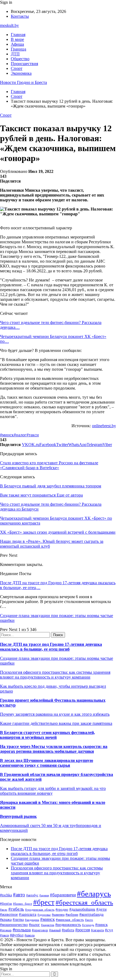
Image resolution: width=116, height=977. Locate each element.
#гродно (62, 909)
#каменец (58, 915)
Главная (18, 34)
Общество (20, 58)
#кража (6, 920)
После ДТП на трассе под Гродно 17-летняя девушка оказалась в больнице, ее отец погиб (51, 646)
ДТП (15, 54)
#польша (22, 929)
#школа (30, 935)
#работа (68, 930)
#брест (43, 902)
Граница (18, 49)
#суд (109, 930)
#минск (7, 435)
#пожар (6, 930)
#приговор (40, 930)
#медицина (32, 919)
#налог (20, 435)
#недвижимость (68, 924)
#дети (101, 909)
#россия (82, 930)
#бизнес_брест (22, 903)
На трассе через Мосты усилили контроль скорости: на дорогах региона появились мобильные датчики (53, 749)
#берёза (6, 903)
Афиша (17, 44)
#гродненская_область (39, 909)
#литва (18, 920)
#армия (44, 895)
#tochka (6, 895)
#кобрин (72, 914)
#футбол (16, 935)
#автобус (32, 895)
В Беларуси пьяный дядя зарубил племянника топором (50, 486)
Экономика (21, 73)
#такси (32, 435)
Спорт (16, 68)
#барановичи (63, 894)
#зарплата (27, 914)
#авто (19, 894)
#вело (3, 909)
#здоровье (44, 914)
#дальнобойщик (82, 909)
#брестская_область (84, 902)
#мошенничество (14, 924)
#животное (9, 914)
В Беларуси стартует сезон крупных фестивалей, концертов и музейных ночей (47, 735)
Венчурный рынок (18, 816)
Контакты (20, 16)
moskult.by (9, 25)
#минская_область (70, 920)
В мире (17, 39)
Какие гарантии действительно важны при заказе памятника (56, 723)
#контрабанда (91, 914)
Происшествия (24, 63)
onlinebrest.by (104, 425)
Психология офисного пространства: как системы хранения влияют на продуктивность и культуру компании (55, 674)
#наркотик (47, 924)
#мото (89, 919)
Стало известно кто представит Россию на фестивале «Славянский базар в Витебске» (49, 465)
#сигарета (97, 930)
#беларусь (94, 893)
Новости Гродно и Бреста (23, 82)
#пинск (101, 924)
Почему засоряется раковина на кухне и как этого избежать (55, 714)
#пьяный (55, 930)
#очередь (88, 924)
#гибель (16, 909)
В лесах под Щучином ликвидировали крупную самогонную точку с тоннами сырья (46, 763)
